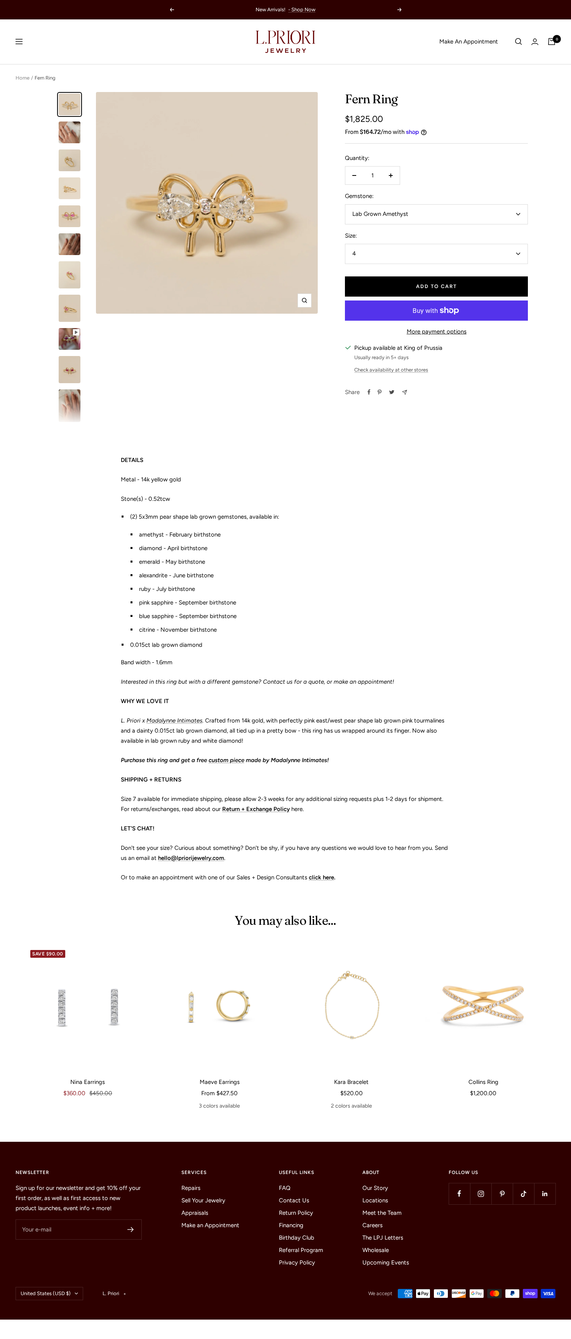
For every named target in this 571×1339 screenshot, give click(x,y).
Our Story (375, 1187)
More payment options (437, 331)
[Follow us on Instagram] (480, 1193)
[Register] (130, 1229)
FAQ (285, 1187)
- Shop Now (301, 9)
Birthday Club (296, 1237)
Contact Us (294, 1200)
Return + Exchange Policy (256, 809)
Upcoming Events (385, 1262)
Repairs (190, 1187)
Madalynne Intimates (174, 720)
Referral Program (301, 1250)
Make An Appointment (468, 41)
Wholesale (375, 1250)
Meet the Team (382, 1212)
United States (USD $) (46, 1293)
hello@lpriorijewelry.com (191, 857)
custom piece (226, 760)
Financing (291, 1225)
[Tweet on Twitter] (391, 392)
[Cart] (551, 41)
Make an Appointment (210, 1225)
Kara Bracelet (351, 1081)
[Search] (518, 41)
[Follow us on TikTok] (523, 1193)
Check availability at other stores (391, 370)
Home (23, 78)
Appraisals (194, 1212)
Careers (372, 1225)
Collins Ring (483, 1081)
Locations (375, 1200)
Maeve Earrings (220, 1081)
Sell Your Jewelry (203, 1200)
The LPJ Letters (382, 1237)
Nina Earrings (87, 1081)
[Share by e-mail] (404, 392)
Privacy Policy (297, 1262)
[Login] (534, 41)
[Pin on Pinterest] (379, 392)
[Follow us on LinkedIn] (544, 1193)
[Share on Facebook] (369, 392)
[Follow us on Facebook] (459, 1193)
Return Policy (296, 1212)
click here (321, 877)
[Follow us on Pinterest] (502, 1193)
